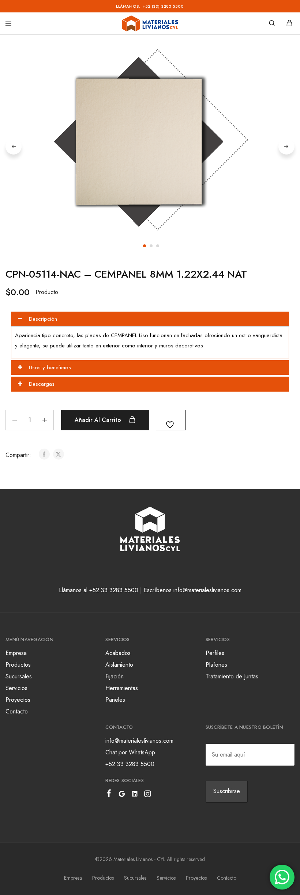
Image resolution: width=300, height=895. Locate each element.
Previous (13, 146)
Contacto (16, 711)
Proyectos (17, 700)
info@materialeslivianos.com (139, 740)
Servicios (16, 688)
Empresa (16, 653)
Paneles (115, 700)
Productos (18, 664)
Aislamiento (119, 664)
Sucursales (18, 676)
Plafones (216, 664)
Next (286, 146)
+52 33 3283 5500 (129, 764)
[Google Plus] (122, 795)
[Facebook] (109, 794)
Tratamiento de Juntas (232, 676)
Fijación (114, 676)
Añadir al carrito (99, 420)
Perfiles (215, 653)
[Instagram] (147, 795)
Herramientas (121, 688)
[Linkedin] (134, 795)
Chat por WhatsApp (130, 752)
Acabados (118, 653)
